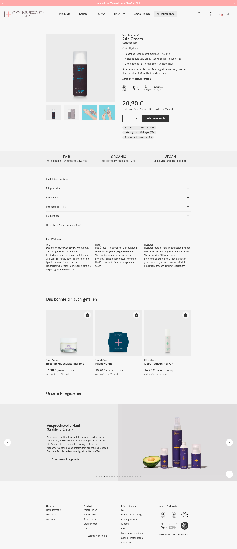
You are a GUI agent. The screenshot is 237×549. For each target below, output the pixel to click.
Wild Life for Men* (130, 35)
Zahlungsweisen (129, 519)
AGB (123, 528)
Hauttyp (100, 14)
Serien (83, 14)
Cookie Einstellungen (132, 538)
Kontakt (88, 528)
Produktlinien (90, 510)
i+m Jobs (50, 519)
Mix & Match (150, 360)
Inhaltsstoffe (90, 514)
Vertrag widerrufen (97, 536)
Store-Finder (90, 519)
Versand (169, 109)
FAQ (123, 510)
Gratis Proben (142, 14)
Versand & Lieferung (131, 514)
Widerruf (125, 524)
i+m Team (51, 514)
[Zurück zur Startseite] (31, 14)
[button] (87, 315)
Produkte (64, 14)
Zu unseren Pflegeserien (66, 461)
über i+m (119, 14)
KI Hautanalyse (166, 14)
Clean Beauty (52, 360)
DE (228, 14)
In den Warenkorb (155, 118)
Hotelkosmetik (53, 510)
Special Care (101, 360)
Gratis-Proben (90, 524)
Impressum (126, 542)
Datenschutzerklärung (132, 533)
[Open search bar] (199, 14)
